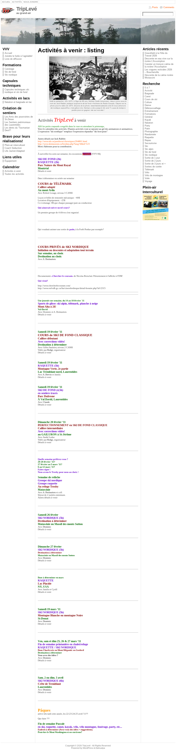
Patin (147, 128)
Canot (148, 96)
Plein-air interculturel (15, 145)
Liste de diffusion (13, 59)
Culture (148, 102)
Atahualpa (100, 748)
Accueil (8, 53)
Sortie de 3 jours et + (155, 163)
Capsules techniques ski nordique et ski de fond (17, 90)
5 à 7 (147, 87)
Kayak (148, 120)
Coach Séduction (13, 148)
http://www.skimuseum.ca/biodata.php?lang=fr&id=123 (64, 144)
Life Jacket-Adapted (15, 151)
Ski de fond (10, 72)
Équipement (10, 161)
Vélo (147, 172)
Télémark (149, 169)
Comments (168, 7)
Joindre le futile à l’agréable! (18, 56)
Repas (148, 140)
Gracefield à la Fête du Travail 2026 (156, 54)
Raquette (149, 137)
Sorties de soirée (153, 166)
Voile (147, 178)
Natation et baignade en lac (18, 102)
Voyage (148, 181)
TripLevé (26, 9)
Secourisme (151, 143)
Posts (155, 7)
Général (148, 117)
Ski (146, 146)
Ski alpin (149, 149)
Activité (148, 90)
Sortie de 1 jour (152, 158)
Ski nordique (11, 74)
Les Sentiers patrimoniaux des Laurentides (18, 123)
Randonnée (150, 134)
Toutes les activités (14, 174)
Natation (149, 122)
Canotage (9, 69)
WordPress (88, 748)
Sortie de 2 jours (153, 160)
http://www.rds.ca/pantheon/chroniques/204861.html (62, 141)
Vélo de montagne (154, 175)
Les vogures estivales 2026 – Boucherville (158, 70)
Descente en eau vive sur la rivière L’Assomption (159, 59)
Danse (148, 105)
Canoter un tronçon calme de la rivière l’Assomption (159, 65)
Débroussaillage (153, 108)
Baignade (149, 93)
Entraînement (151, 111)
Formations (150, 114)
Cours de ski (151, 99)
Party (147, 125)
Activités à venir (13, 171)
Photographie (151, 131)
